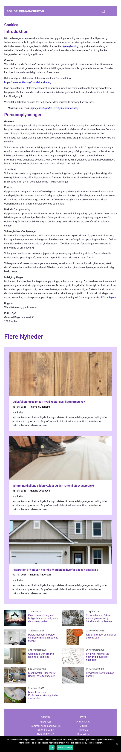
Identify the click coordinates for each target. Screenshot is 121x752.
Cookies (83, 730)
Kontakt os (83, 734)
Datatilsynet (109, 297)
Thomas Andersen (40, 574)
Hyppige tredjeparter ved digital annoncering (53, 108)
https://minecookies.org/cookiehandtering (27, 82)
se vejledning (71, 46)
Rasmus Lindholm (40, 406)
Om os (83, 725)
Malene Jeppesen (40, 490)
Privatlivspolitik (65, 747)
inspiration (18, 412)
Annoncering (83, 721)
